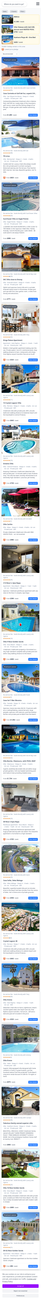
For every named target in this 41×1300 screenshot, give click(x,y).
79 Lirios (6, 156)
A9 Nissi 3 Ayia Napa (11, 822)
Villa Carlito (7, 524)
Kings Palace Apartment (12, 340)
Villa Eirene (7, 1060)
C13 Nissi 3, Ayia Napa (12, 583)
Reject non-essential (20, 1291)
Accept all (20, 1286)
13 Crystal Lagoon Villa (12, 403)
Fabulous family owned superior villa (18, 1123)
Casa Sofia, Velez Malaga (13, 880)
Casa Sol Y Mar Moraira (12, 700)
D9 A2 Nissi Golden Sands (13, 1251)
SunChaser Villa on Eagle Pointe (15, 219)
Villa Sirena (7, 1000)
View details (33, 115)
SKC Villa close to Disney (12, 279)
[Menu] (37, 4)
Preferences (20, 1296)
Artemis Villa (8, 464)
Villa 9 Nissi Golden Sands (13, 642)
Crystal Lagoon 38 (10, 941)
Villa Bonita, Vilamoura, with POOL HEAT (19, 761)
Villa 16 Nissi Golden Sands (13, 1188)
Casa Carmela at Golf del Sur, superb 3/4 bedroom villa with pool (19, 93)
